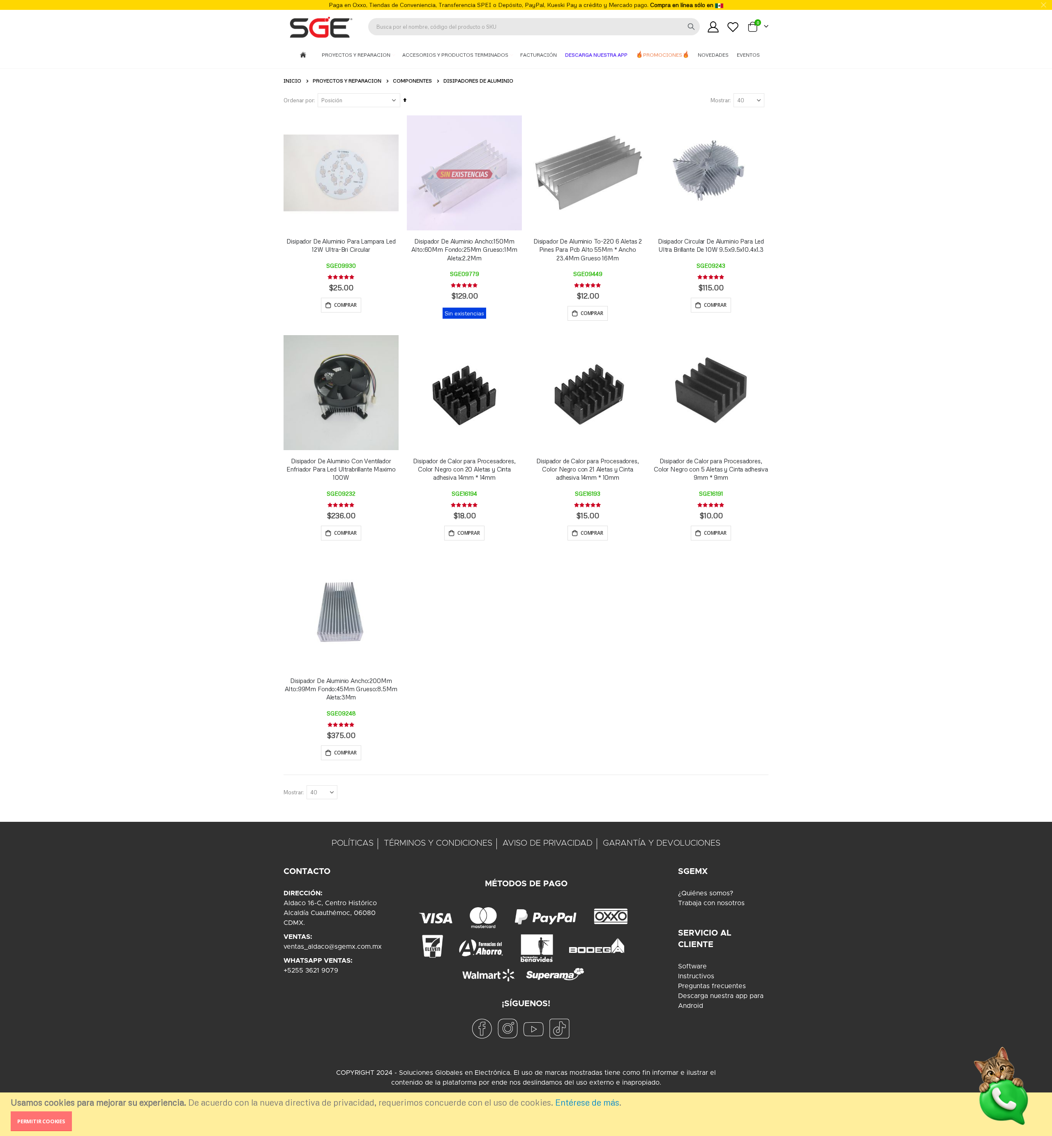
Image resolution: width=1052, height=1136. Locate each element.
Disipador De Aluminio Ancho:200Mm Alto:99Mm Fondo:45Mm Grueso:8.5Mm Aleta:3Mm (341, 689)
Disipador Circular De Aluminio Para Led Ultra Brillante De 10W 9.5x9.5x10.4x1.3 (711, 245)
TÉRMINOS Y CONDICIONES (438, 843)
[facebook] (481, 1028)
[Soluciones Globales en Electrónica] (321, 26)
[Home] (303, 55)
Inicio (292, 81)
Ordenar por (299, 100)
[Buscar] (691, 26)
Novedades (713, 55)
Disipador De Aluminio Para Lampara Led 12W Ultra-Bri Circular (340, 245)
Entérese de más (587, 1102)
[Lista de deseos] (733, 26)
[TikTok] (559, 1028)
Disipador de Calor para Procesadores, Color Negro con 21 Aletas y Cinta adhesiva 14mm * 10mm (587, 469)
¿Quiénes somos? (705, 893)
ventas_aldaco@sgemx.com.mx (333, 946)
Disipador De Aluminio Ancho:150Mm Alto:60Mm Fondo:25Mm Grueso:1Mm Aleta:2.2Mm (464, 249)
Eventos (748, 55)
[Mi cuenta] (713, 26)
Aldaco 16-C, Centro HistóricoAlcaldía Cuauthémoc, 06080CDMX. (330, 913)
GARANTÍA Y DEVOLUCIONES (661, 843)
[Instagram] (507, 1028)
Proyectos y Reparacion (357, 55)
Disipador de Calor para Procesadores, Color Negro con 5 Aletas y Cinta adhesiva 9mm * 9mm (711, 469)
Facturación (538, 55)
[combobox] (534, 26)
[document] (527, 1114)
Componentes (412, 80)
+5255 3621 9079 (311, 970)
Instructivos (696, 976)
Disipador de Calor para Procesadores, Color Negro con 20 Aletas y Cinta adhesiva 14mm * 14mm (464, 469)
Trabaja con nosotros (711, 903)
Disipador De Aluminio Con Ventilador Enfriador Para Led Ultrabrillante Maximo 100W (340, 469)
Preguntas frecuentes (712, 986)
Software (692, 966)
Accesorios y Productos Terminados (456, 55)
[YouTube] (533, 1028)
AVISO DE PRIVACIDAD (548, 843)
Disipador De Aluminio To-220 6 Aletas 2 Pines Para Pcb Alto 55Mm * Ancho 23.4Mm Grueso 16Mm (587, 249)
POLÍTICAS (353, 843)
